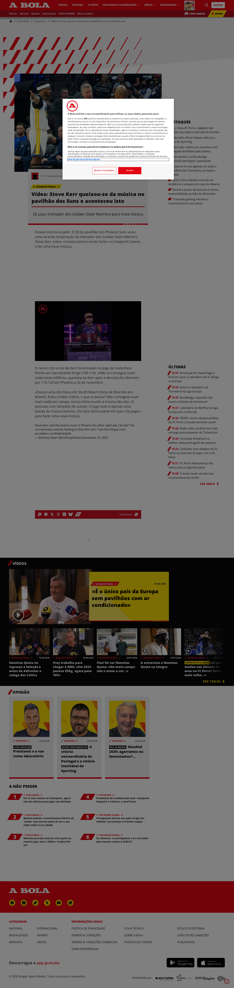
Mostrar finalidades (104, 170)
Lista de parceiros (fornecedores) (84, 159)
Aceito (129, 170)
